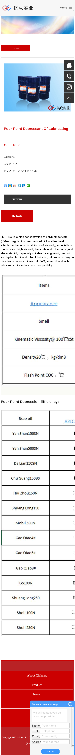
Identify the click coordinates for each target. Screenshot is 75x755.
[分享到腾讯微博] (19, 185)
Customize (16, 199)
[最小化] (70, 704)
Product (37, 685)
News (36, 694)
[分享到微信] (28, 185)
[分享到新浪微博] (14, 185)
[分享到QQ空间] (10, 185)
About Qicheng (37, 675)
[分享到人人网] (24, 185)
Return (15, 48)
